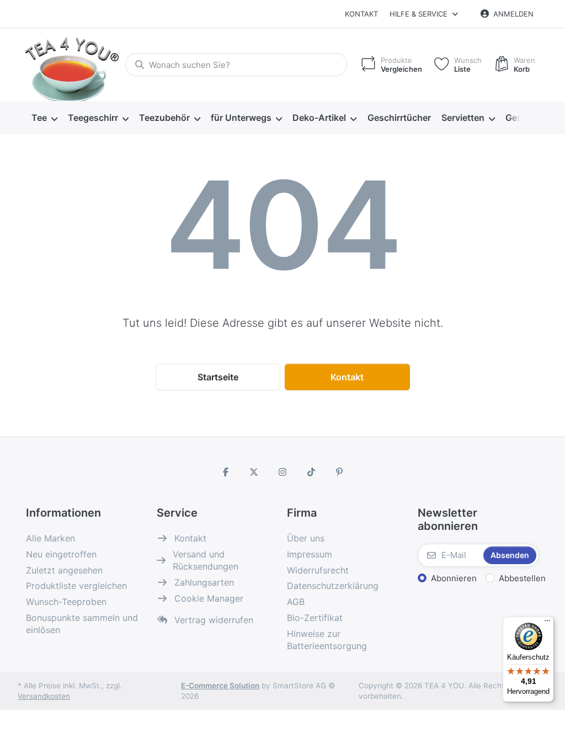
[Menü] (547, 623)
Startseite (218, 377)
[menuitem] (44, 118)
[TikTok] (311, 472)
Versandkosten (44, 696)
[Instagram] (282, 472)
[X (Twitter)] (254, 472)
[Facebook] (226, 472)
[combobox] (236, 64)
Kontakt (361, 13)
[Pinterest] (339, 472)
